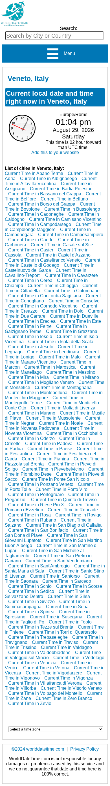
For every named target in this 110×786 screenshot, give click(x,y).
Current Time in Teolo (70, 622)
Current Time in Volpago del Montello (45, 693)
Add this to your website (55, 152)
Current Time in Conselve (74, 300)
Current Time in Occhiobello (74, 433)
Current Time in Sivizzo (31, 601)
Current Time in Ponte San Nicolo (55, 479)
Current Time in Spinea (31, 611)
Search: (68, 28)
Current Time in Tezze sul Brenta (40, 627)
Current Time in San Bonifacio (38, 530)
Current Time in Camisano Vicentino (65, 219)
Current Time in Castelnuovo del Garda (49, 268)
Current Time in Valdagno (66, 647)
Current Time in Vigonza (68, 678)
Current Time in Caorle (31, 239)
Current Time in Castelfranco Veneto (44, 260)
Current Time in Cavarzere (71, 275)
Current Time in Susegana (56, 616)
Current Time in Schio (30, 586)
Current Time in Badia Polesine (61, 188)
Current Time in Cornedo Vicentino (43, 306)
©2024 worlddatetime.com (38, 749)
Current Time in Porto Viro (61, 489)
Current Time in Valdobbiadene (39, 652)
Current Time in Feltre (30, 326)
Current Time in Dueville (74, 316)
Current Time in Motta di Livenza (63, 407)
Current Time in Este (80, 321)
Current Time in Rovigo (78, 514)
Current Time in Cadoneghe (36, 214)
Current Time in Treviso (55, 642)
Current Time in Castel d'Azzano (58, 255)
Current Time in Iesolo (30, 336)
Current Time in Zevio (29, 703)
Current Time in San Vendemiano (58, 560)
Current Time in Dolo (62, 311)
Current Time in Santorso (55, 576)
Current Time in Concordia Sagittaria (44, 295)
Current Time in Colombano (72, 290)
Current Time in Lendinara (53, 351)
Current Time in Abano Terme (34, 173)
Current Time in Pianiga (45, 458)
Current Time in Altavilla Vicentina (50, 181)
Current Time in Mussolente (53, 418)
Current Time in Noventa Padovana (53, 426)
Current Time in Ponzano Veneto (40, 484)
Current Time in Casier (30, 249)
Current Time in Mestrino (70, 372)
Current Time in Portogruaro (36, 494)
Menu (67, 53)
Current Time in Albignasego (48, 178)
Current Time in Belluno (64, 199)
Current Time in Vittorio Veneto (71, 688)
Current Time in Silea (69, 596)
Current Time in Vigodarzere (54, 672)
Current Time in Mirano (76, 377)
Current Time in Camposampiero (70, 234)
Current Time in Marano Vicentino (52, 359)
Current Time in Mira (28, 377)
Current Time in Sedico (31, 591)
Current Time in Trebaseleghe (38, 637)
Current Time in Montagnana (63, 387)
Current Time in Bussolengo (72, 209)
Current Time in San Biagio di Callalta (64, 525)
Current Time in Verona (46, 667)
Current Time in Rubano (32, 520)
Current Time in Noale (61, 423)
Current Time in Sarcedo (66, 581)
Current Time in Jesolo (30, 346)
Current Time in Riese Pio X (36, 504)
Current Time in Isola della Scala (60, 341)
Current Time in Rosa (29, 514)
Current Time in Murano (31, 413)
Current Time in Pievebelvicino (53, 469)
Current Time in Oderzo (31, 438)
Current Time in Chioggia (53, 285)
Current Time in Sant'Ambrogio (39, 565)
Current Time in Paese (49, 448)
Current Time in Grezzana (71, 331)
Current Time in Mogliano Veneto (41, 382)
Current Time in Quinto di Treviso (64, 499)
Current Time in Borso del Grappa (41, 204)
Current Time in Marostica (50, 367)
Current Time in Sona (67, 606)
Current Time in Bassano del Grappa (44, 193)
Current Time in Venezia (32, 662)
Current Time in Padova (48, 443)
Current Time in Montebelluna (37, 392)
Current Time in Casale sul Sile (62, 244)
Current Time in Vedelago (78, 657)
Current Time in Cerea (30, 280)
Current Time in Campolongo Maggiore (53, 227)
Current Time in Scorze (79, 586)
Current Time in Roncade (73, 509)
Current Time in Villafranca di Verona (45, 683)
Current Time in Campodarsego (39, 224)
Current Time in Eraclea (32, 321)
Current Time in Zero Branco (64, 698)
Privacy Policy (84, 749)
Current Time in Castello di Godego (52, 263)
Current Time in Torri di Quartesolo (62, 632)
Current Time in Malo (60, 356)
